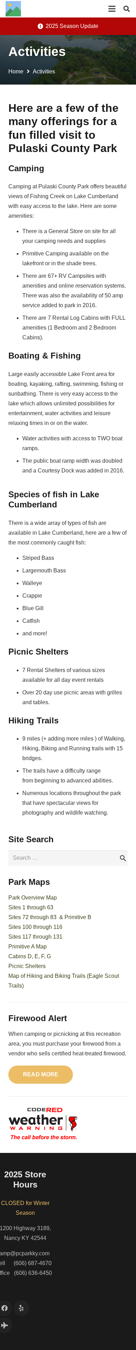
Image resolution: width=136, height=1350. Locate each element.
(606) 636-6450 (33, 1273)
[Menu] (112, 8)
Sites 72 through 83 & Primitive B (49, 917)
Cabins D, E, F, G (29, 956)
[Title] (13, 8)
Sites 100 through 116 (35, 927)
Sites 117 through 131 (35, 937)
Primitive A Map (27, 947)
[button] (127, 8)
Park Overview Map (32, 898)
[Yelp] (21, 1308)
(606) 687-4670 (33, 1263)
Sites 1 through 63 (30, 907)
